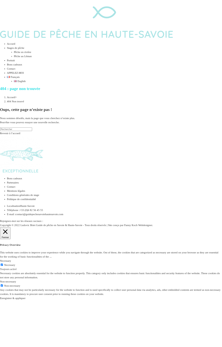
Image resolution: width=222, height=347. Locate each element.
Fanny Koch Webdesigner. (138, 225)
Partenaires (13, 182)
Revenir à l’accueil (10, 133)
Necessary (9, 265)
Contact (11, 186)
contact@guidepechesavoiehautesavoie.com (39, 214)
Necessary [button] (5, 260)
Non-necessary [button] (8, 281)
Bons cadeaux (14, 178)
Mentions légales (16, 191)
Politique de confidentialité (21, 199)
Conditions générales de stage (23, 195)
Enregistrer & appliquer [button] (12, 298)
